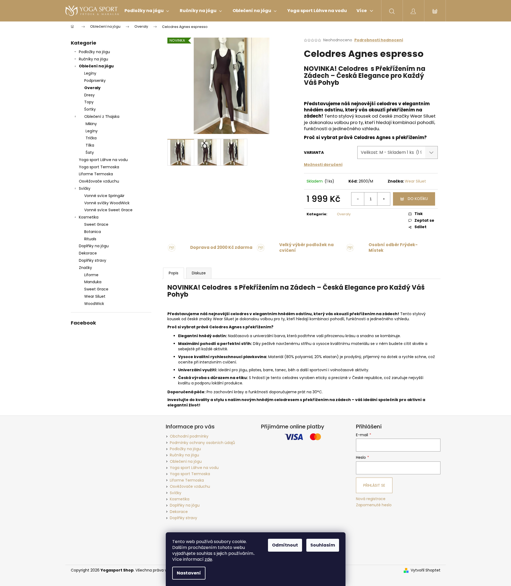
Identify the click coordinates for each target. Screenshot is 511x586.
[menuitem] (146, 10)
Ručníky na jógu (93, 59)
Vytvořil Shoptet (425, 570)
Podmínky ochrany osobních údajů (202, 442)
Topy (89, 102)
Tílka (90, 145)
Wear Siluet (415, 181)
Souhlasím (322, 545)
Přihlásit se (374, 485)
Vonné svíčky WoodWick (107, 203)
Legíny (90, 73)
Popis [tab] (173, 273)
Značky (85, 267)
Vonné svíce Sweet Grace (108, 210)
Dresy (89, 95)
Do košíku (418, 198)
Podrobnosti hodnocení (378, 40)
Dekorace (88, 253)
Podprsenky (95, 80)
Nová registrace (370, 498)
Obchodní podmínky (189, 436)
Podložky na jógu (94, 51)
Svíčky (84, 188)
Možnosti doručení (323, 164)
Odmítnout (285, 545)
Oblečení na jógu (96, 66)
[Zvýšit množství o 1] (383, 198)
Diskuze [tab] (199, 273)
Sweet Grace (96, 224)
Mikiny (91, 123)
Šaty (90, 152)
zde (208, 559)
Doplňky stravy (92, 260)
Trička (91, 138)
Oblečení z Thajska (101, 116)
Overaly (92, 87)
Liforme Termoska (96, 174)
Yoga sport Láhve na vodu (103, 159)
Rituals (90, 239)
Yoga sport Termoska (99, 167)
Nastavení (189, 573)
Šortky (90, 109)
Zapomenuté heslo (374, 505)
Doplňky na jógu (94, 246)
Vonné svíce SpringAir (104, 195)
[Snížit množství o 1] (357, 198)
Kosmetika (88, 217)
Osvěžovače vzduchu (99, 181)
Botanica (92, 231)
